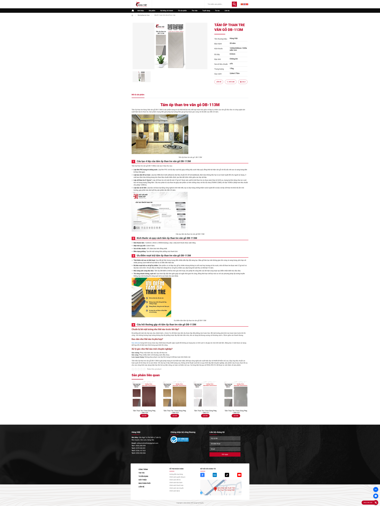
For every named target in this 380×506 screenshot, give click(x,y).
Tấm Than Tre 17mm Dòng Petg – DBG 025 (144, 412)
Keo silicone (136, 343)
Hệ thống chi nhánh (166, 10)
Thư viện (194, 10)
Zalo (244, 82)
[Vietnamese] (247, 4)
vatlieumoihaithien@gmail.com (147, 443)
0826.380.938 (141, 446)
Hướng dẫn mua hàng (176, 474)
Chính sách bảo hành (175, 482)
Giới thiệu (140, 10)
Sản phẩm (152, 10)
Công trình (143, 469)
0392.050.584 (141, 453)
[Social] (202, 475)
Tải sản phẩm (182, 10)
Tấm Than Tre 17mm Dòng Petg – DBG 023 (174, 412)
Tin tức (217, 10)
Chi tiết (144, 416)
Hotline (232, 82)
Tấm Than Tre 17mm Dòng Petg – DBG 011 (205, 412)
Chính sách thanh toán (176, 485)
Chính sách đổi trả (174, 480)
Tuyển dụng (206, 10)
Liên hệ (227, 10)
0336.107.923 (141, 451)
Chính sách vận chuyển (176, 488)
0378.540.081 (141, 448)
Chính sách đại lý (174, 491)
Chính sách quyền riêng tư (177, 477)
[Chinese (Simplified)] (242, 4)
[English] (244, 4)
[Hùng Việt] (141, 4)
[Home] (132, 15)
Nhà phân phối (145, 483)
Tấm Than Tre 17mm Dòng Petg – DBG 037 (236, 412)
